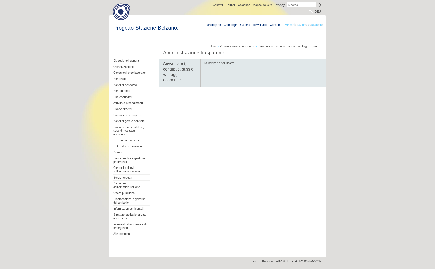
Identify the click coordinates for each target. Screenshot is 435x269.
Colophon (244, 5)
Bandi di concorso (125, 85)
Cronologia (230, 25)
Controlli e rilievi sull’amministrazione (126, 169)
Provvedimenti (122, 109)
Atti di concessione (129, 146)
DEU (318, 11)
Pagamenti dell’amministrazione (126, 185)
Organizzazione (123, 66)
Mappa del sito (262, 5)
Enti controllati (122, 97)
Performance (121, 91)
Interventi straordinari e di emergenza (130, 226)
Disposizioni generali (126, 60)
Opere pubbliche (124, 193)
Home (213, 46)
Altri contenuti (122, 233)
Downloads (260, 25)
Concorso (276, 25)
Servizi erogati (122, 177)
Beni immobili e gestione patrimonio (129, 160)
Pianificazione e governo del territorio (129, 200)
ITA (310, 11)
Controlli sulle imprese (127, 115)
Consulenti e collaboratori (129, 72)
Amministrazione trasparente (304, 25)
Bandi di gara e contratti (129, 121)
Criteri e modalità (128, 140)
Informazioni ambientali (128, 208)
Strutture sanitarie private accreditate (129, 216)
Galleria (245, 25)
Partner (230, 5)
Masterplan (213, 25)
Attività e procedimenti (128, 103)
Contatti (218, 5)
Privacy (280, 5)
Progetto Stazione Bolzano (121, 12)
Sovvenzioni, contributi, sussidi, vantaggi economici (128, 130)
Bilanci (117, 152)
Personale (119, 79)
